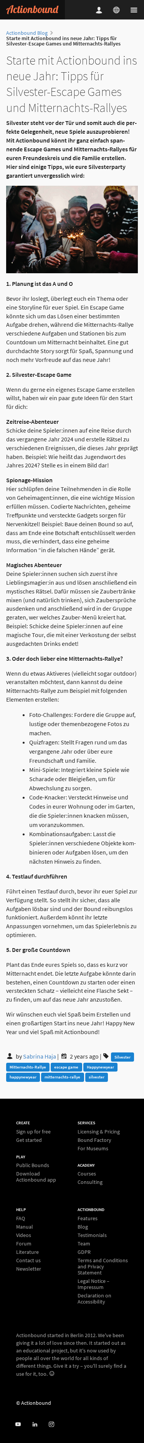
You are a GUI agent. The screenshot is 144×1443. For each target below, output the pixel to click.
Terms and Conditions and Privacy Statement (103, 1266)
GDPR (84, 1251)
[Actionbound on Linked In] (35, 1424)
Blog (83, 1226)
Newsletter (28, 1268)
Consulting (90, 1182)
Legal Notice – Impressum (93, 1284)
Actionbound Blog (27, 33)
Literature (27, 1251)
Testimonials (92, 1235)
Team (84, 1243)
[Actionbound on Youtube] (18, 1424)
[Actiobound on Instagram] (51, 1424)
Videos (23, 1235)
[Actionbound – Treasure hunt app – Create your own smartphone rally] (32, 9)
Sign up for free (33, 1131)
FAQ (20, 1218)
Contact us (28, 1260)
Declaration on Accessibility (94, 1298)
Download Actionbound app (36, 1176)
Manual (24, 1226)
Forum (23, 1243)
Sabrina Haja (40, 1056)
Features (88, 1218)
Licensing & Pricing (99, 1131)
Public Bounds (32, 1165)
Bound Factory (94, 1140)
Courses (87, 1174)
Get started (29, 1140)
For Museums (93, 1148)
